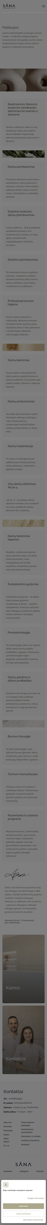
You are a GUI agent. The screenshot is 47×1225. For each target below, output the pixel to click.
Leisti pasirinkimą (23, 1214)
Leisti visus (23, 1206)
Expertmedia (38, 1220)
